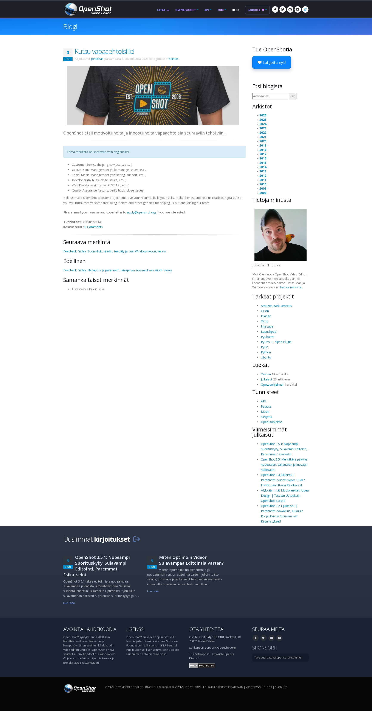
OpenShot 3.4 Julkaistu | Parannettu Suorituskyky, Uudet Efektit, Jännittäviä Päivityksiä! (283, 480)
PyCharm (267, 337)
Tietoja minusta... (291, 287)
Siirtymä (266, 417)
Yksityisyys (253, 687)
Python (266, 352)
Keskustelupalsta (223, 654)
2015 (262, 163)
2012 (262, 175)
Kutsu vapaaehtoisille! (104, 51)
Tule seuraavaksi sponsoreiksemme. (278, 657)
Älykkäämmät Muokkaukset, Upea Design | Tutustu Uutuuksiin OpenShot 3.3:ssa (285, 495)
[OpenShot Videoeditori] (79, 688)
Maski (265, 412)
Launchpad (268, 331)
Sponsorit (265, 647)
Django (266, 316)
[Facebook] (275, 9)
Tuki (220, 10)
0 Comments (94, 227)
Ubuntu (266, 357)
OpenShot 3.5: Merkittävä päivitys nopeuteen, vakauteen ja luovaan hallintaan (284, 464)
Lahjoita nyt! (274, 62)
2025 (262, 119)
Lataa (161, 10)
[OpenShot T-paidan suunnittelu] (154, 95)
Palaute (266, 406)
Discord (194, 658)
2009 (262, 188)
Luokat (260, 364)
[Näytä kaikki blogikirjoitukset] (136, 539)
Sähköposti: (202, 654)
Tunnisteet (265, 392)
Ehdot (268, 687)
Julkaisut (266, 379)
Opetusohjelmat (272, 384)
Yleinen (173, 59)
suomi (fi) (281, 687)
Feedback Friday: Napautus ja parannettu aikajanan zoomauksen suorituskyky (117, 270)
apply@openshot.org (141, 212)
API (207, 10)
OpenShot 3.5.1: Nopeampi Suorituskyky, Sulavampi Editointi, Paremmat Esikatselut (284, 449)
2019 (262, 145)
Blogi (236, 10)
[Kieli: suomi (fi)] (305, 9)
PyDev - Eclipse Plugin (276, 342)
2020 (262, 141)
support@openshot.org (220, 647)
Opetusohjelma (271, 422)
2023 (262, 128)
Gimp (264, 321)
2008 (262, 193)
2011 (262, 180)
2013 (262, 171)
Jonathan (97, 59)
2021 (262, 137)
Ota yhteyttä (206, 629)
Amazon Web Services (276, 306)
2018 (262, 150)
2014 (262, 167)
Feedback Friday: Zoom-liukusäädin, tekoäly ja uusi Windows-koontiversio (114, 251)
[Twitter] (282, 9)
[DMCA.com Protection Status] (202, 665)
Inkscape (267, 326)
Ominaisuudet (185, 10)
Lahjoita (254, 10)
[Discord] (290, 9)
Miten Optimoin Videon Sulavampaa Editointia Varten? (191, 560)
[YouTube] (297, 9)
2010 (262, 184)
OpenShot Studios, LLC (190, 687)
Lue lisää (69, 603)
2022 (262, 132)
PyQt (264, 347)
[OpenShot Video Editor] (87, 9)
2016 (262, 158)
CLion (265, 311)
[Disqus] (154, 348)
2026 (262, 115)
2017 (262, 154)
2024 (262, 124)
